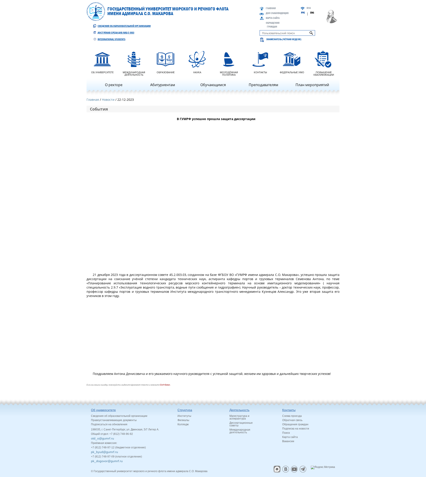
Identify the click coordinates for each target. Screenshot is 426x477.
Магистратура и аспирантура (239, 417)
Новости (108, 99)
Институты (184, 416)
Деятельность (239, 410)
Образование (166, 72)
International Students (111, 39)
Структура (185, 410)
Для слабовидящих (277, 13)
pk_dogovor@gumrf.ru (107, 461)
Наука (197, 72)
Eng (312, 12)
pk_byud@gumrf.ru (104, 452)
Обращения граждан (295, 424)
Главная (271, 8)
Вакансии (288, 441)
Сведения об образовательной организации (124, 26)
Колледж (183, 424)
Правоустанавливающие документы (114, 420)
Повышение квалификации (324, 73)
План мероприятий (312, 84)
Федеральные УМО (292, 72)
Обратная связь (292, 420)
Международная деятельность (134, 73)
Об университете (102, 72)
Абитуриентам (162, 84)
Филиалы (183, 420)
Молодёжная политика (229, 73)
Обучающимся (213, 84)
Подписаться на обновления (109, 424)
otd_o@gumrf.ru (102, 438)
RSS (309, 8)
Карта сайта (273, 18)
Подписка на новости (295, 428)
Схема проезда (292, 416)
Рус (303, 12)
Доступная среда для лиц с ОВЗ (116, 32)
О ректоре (113, 84)
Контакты (260, 72)
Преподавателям (263, 84)
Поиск (286, 432)
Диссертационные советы (241, 424)
